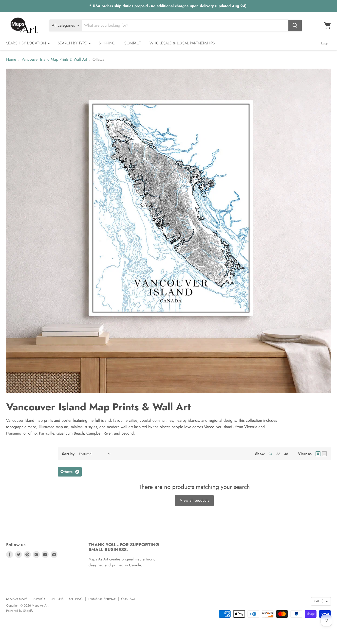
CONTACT (132, 43)
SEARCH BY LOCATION (26, 43)
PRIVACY (39, 598)
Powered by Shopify (19, 610)
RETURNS (57, 598)
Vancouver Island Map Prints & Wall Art (54, 59)
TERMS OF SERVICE (102, 598)
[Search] (295, 25)
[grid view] (318, 453)
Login (325, 43)
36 (278, 453)
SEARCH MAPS (16, 598)
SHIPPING (107, 43)
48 (286, 453)
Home (11, 59)
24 (270, 453)
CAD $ (318, 601)
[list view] (324, 453)
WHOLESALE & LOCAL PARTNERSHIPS (182, 43)
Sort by (68, 454)
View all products (194, 500)
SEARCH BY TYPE (73, 43)
